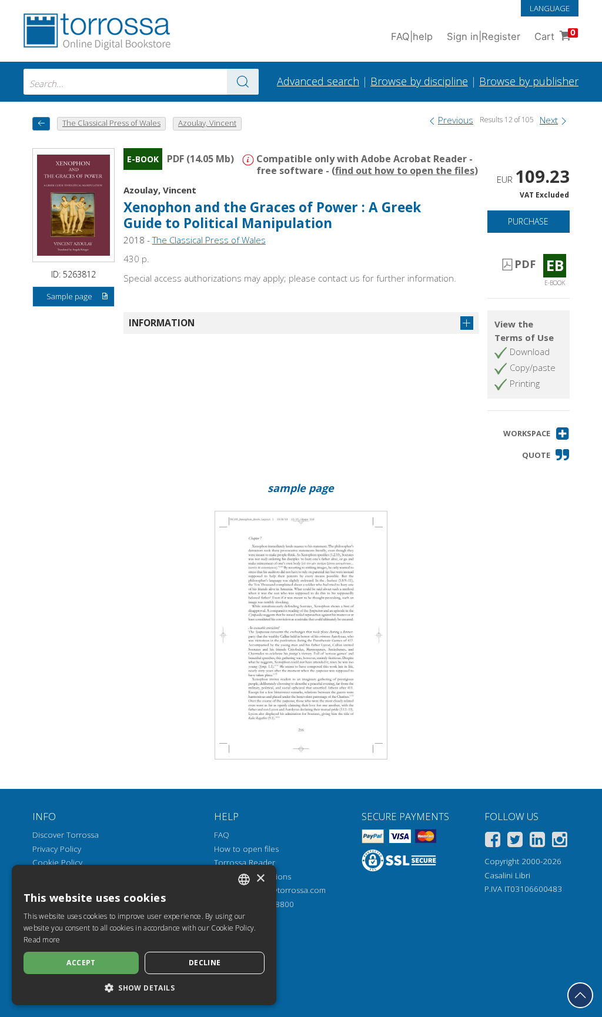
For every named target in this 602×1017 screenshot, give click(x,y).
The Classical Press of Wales (209, 240)
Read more (42, 940)
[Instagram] (560, 841)
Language (550, 8)
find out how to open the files (404, 170)
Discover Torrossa (65, 834)
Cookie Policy (57, 862)
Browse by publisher (528, 81)
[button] (536, 433)
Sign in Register (483, 36)
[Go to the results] (243, 82)
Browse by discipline (419, 81)
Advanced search (318, 81)
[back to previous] (41, 124)
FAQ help (412, 36)
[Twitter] (515, 841)
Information (162, 322)
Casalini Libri (507, 875)
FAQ (221, 834)
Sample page (69, 296)
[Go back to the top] (580, 995)
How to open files (246, 849)
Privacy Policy (56, 849)
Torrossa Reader (244, 862)
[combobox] (141, 82)
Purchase (528, 221)
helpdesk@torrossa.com (281, 890)
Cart (555, 35)
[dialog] (144, 935)
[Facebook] (493, 841)
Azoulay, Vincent (159, 190)
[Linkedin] (537, 841)
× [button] (260, 878)
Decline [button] (205, 963)
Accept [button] (80, 963)
